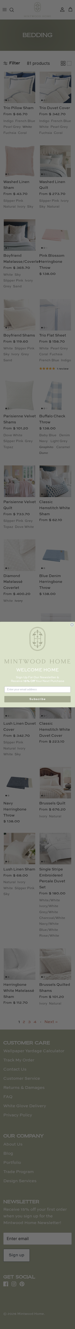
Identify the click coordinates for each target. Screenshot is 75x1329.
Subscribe (37, 699)
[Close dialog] (72, 624)
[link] (37, 645)
